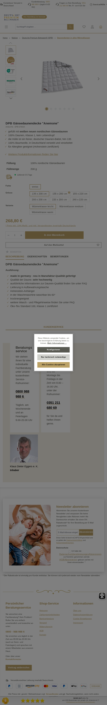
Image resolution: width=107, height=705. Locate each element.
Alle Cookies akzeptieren (53, 365)
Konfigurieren (53, 350)
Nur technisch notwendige (53, 357)
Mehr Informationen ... (57, 343)
